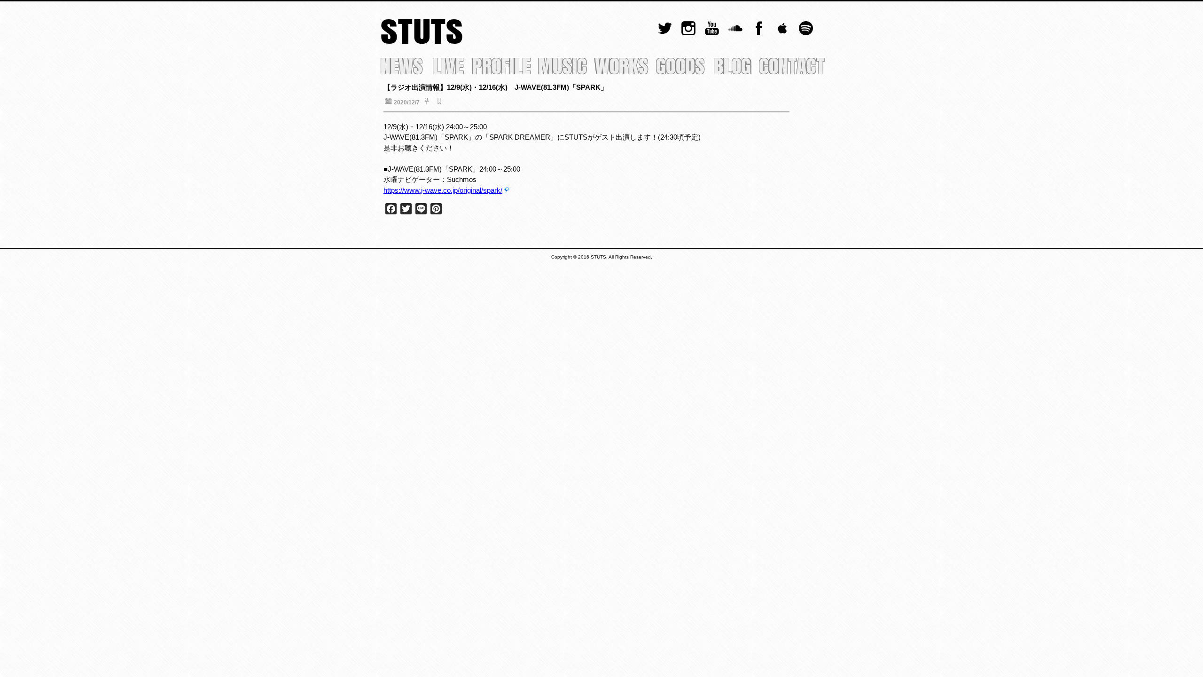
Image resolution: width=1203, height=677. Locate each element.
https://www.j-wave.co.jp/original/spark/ (442, 190)
